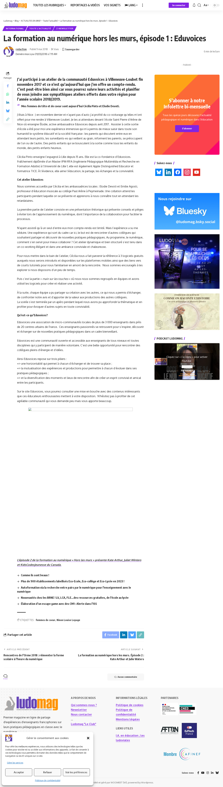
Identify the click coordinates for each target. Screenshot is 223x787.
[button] (88, 738)
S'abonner (187, 128)
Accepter (19, 772)
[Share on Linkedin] (7, 102)
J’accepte (187, 366)
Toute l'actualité (40, 28)
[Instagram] (208, 772)
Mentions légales (128, 719)
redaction (21, 49)
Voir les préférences (76, 772)
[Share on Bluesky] (7, 111)
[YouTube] (202, 772)
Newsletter (79, 709)
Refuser (47, 772)
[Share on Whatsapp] (7, 94)
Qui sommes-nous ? (84, 705)
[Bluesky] (217, 772)
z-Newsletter (64, 28)
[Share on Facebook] (7, 86)
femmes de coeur (45, 620)
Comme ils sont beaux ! (35, 575)
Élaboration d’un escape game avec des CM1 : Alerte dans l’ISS (59, 603)
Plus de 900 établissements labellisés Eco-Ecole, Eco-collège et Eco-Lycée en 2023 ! (72, 581)
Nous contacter (81, 714)
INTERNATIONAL (15, 28)
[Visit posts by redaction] (8, 51)
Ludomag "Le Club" (83, 724)
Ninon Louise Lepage (68, 620)
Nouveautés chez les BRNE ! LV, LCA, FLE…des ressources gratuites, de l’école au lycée (75, 597)
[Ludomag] (15, 5)
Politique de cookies (129, 705)
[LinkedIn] (212, 772)
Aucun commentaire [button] (127, 677)
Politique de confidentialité (47, 780)
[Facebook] (198, 772)
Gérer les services (15, 762)
